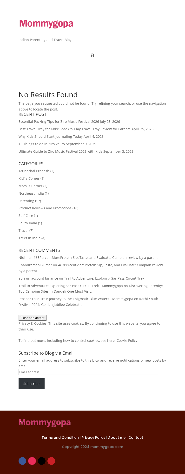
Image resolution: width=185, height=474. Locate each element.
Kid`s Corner (29, 178)
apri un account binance (38, 278)
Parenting (26, 201)
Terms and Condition (61, 437)
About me (117, 437)
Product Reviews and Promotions (45, 208)
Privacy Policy (94, 437)
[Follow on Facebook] (22, 461)
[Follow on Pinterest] (51, 461)
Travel (23, 230)
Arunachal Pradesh (34, 171)
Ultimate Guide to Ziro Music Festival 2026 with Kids (60, 151)
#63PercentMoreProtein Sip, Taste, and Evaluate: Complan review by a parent (95, 257)
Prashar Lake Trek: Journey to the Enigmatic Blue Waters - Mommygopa (76, 298)
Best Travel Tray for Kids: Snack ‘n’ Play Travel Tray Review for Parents (75, 129)
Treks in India (29, 238)
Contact (135, 437)
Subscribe (31, 383)
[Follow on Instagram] (32, 461)
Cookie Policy (127, 340)
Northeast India (31, 193)
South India (28, 223)
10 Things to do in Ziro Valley (42, 144)
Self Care (26, 215)
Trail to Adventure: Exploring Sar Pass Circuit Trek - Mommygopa (71, 285)
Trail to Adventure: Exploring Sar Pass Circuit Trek (104, 278)
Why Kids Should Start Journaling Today (51, 136)
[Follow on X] (42, 461)
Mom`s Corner (30, 186)
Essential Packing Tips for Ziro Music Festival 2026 (59, 121)
